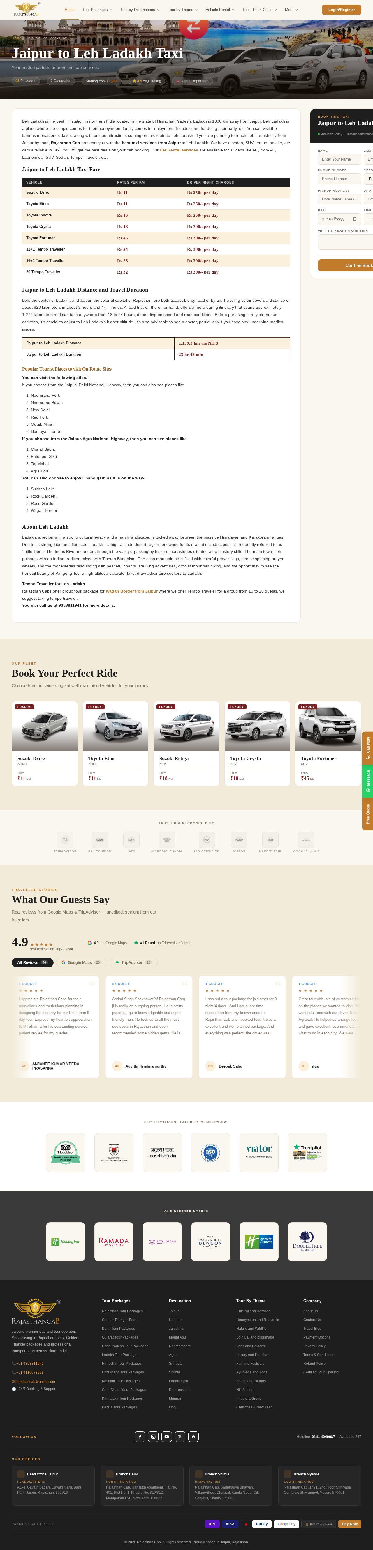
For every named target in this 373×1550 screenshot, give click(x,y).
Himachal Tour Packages (122, 1364)
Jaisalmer (176, 1329)
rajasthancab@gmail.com (33, 1382)
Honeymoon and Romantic (257, 1320)
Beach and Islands (251, 1381)
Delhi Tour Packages (118, 1329)
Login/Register (341, 10)
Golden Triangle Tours (119, 1320)
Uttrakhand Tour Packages (123, 1372)
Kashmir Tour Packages (121, 1381)
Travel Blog (312, 1329)
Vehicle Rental (218, 10)
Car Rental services (179, 150)
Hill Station (245, 1390)
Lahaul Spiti (178, 1381)
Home (70, 10)
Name (323, 150)
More (289, 10)
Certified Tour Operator (321, 1372)
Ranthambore (180, 1346)
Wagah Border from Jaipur (132, 591)
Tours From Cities (257, 10)
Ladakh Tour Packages (120, 1355)
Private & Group (248, 1398)
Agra (173, 1355)
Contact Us (312, 1320)
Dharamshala (180, 1390)
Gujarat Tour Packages (120, 1337)
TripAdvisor (136, 962)
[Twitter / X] (180, 1436)
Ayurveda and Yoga (252, 1372)
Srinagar (176, 1364)
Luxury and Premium (252, 1355)
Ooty (172, 1407)
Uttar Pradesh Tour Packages (125, 1346)
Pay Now (350, 1524)
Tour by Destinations (137, 10)
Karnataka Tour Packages (122, 1398)
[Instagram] (153, 1436)
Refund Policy (314, 1364)
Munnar (175, 1398)
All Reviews (31, 962)
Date (322, 210)
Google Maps (84, 962)
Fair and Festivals (250, 1364)
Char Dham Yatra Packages (124, 1390)
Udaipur (175, 1320)
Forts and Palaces (250, 1346)
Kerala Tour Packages (119, 1407)
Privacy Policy (314, 1346)
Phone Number (332, 170)
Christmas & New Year (254, 1407)
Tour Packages (95, 10)
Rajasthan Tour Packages (122, 1311)
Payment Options (316, 1337)
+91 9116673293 (28, 1373)
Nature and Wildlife (251, 1329)
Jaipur (174, 1311)
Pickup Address (334, 190)
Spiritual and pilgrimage (255, 1337)
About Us (310, 1311)
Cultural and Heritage (253, 1311)
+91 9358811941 (28, 1364)
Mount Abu (177, 1337)
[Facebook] (140, 1436)
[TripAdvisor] (193, 1436)
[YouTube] (166, 1436)
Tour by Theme (180, 10)
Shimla (174, 1372)
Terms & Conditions (318, 1355)
